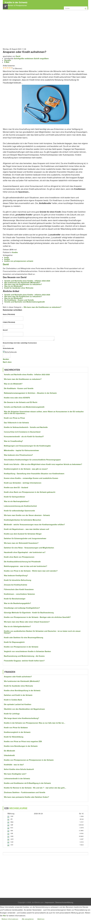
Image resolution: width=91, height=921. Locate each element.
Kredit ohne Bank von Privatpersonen (19, 557)
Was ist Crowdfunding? (13, 441)
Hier (4, 915)
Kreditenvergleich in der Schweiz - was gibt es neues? (26, 469)
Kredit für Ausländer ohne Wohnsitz (18, 288)
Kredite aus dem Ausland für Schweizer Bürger (23, 534)
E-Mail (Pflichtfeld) (9, 322)
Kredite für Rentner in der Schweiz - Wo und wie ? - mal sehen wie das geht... (35, 788)
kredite (7, 259)
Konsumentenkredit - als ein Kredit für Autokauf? (24, 436)
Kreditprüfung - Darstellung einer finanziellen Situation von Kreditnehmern (34, 473)
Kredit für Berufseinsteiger (14, 599)
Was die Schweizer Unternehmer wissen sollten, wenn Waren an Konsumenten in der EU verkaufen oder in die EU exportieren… (44, 412)
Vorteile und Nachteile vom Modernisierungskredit (24, 302)
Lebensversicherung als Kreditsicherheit (20, 506)
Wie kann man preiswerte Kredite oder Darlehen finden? (26, 797)
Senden (6, 359)
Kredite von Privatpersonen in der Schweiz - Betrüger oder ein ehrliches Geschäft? (37, 617)
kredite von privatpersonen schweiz (18, 261)
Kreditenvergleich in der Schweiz (17, 732)
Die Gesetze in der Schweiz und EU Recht (20, 402)
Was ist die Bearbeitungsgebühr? (17, 603)
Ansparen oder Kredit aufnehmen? (18, 676)
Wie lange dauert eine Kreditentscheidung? (21, 718)
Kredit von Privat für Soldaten (16, 727)
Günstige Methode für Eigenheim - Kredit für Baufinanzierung (29, 612)
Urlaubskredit (9, 755)
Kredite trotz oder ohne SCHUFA (17, 398)
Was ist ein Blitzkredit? (13, 286)
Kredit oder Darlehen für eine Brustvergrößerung (23, 637)
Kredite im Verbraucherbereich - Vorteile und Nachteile (26, 427)
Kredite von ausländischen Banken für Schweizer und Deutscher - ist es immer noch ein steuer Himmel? (42, 632)
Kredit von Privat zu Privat (14, 418)
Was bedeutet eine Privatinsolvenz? (18, 455)
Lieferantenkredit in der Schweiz (17, 778)
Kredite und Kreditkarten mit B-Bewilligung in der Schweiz (27, 783)
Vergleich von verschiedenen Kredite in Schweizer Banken (27, 651)
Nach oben (7, 362)
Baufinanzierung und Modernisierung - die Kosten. (24, 656)
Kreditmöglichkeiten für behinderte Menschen (22, 520)
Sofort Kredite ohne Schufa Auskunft (19, 769)
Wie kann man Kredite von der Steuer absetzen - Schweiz (27, 515)
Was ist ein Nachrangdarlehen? (16, 501)
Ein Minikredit (9, 751)
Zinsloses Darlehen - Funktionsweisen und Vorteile (24, 792)
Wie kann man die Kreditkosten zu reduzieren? (23, 284)
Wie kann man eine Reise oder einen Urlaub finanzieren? (27, 622)
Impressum (49, 902)
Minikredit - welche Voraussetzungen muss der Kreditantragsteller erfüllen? (34, 524)
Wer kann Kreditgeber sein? (15, 774)
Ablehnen (40, 919)
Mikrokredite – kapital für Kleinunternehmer (21, 450)
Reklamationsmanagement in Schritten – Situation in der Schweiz (30, 393)
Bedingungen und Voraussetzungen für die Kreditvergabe (27, 446)
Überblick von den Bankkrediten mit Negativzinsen (24, 709)
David (18, 56)
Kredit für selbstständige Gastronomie (19, 511)
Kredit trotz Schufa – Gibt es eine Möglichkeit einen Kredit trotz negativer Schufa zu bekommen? (43, 464)
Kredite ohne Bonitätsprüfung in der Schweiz (22, 690)
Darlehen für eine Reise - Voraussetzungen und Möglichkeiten (29, 548)
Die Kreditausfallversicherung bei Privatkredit (22, 561)
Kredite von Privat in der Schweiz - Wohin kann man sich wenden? (31, 571)
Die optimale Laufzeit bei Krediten (17, 704)
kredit (6, 257)
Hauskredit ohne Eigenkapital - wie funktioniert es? (25, 552)
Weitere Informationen (10, 919)
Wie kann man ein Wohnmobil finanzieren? (21, 543)
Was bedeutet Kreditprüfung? (16, 575)
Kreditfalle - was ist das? (14, 765)
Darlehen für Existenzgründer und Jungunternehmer (25, 538)
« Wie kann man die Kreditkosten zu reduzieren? (41, 307)
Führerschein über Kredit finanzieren (19, 589)
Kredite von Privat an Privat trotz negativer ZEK (23, 741)
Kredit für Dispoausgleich (14, 642)
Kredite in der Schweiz (16, 2)
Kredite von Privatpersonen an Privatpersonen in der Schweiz (29, 760)
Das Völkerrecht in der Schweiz (16, 422)
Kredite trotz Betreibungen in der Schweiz (21, 746)
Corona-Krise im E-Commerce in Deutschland (22, 432)
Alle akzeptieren (28, 919)
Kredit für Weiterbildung (13, 737)
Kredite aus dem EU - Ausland (16, 487)
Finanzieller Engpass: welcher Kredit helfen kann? (24, 661)
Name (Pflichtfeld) (9, 314)
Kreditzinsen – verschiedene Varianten (19, 594)
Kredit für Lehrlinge (12, 714)
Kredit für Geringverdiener (14, 497)
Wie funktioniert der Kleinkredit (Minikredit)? (22, 282)
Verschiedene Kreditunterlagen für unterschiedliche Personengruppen (32, 460)
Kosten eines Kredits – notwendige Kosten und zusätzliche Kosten (31, 478)
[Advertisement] (45, 28)
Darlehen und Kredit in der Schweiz (18, 695)
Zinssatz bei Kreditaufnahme (15, 585)
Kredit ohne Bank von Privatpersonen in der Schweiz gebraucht (29, 492)
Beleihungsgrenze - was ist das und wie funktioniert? (25, 566)
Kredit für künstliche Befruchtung (17, 580)
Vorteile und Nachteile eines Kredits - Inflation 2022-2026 (27, 281)
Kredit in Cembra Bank (13, 700)
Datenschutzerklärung (64, 902)
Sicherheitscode (8, 348)
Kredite (15, 252)
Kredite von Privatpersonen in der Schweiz (21, 647)
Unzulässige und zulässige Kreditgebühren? (22, 608)
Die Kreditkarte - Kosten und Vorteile (19, 300)
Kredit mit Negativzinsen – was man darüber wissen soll (26, 529)
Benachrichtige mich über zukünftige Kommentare (20, 343)
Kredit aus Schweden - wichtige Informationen (22, 483)
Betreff (5, 330)
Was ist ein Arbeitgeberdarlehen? (17, 626)
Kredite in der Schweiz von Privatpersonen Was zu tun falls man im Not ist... (34, 723)
